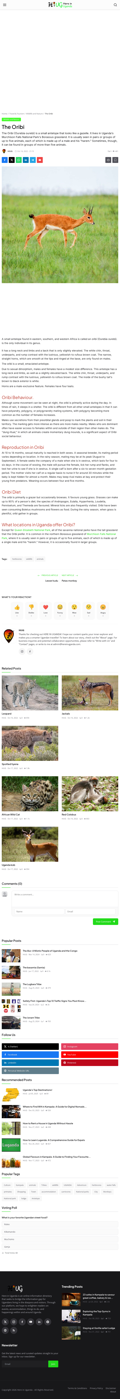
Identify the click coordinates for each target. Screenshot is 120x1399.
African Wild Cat (11, 814)
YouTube (71, 1054)
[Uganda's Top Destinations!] (11, 1094)
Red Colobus (69, 814)
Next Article (68, 575)
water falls (111, 1185)
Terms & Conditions (77, 1388)
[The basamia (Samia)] (11, 972)
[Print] (108, 160)
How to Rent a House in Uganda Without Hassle (48, 1123)
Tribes (44, 1185)
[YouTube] (30, 1321)
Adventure (81, 1185)
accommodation (49, 1191)
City (96, 1191)
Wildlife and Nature (34, 113)
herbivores (17, 559)
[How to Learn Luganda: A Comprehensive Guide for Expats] (11, 1145)
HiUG (21, 630)
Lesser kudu (51, 580)
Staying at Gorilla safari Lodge (99, 1328)
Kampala (20, 1185)
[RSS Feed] (13, 1330)
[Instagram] (22, 651)
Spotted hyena (10, 764)
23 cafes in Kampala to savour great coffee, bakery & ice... (99, 1296)
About (113, 1391)
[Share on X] (12, 160)
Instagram (72, 1046)
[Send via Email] (40, 160)
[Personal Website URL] (5, 1330)
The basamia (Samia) (34, 967)
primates (8, 1191)
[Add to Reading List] (115, 160)
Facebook (12, 1054)
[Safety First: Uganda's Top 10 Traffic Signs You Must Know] (11, 1005)
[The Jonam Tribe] (11, 1022)
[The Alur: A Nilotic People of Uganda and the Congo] (11, 955)
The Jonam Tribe (31, 1017)
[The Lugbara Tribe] (11, 989)
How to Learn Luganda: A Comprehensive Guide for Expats (54, 1140)
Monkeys (107, 1191)
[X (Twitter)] (5, 1321)
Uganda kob (8, 864)
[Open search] (115, 4)
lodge (23, 1198)
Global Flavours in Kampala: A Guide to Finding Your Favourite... (57, 1156)
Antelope (36, 1198)
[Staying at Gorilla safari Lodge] (71, 1333)
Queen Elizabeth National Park (32, 530)
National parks (82, 1191)
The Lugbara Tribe (32, 984)
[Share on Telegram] (33, 160)
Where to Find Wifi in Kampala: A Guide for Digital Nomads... (55, 1106)
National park (10, 1198)
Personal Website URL (18, 1070)
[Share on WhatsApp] (19, 160)
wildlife (29, 559)
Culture (7, 1185)
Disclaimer (111, 1388)
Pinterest (71, 1062)
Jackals (66, 713)
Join (53, 1363)
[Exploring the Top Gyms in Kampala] (71, 1316)
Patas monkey (69, 580)
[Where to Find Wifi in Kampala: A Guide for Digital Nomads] (11, 1111)
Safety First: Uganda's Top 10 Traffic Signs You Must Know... (54, 1000)
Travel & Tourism (16, 113)
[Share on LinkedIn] (26, 160)
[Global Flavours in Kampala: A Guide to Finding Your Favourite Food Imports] (11, 1161)
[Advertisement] (60, 25)
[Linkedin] (39, 1321)
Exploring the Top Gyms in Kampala (96, 1313)
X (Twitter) (13, 1046)
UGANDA (68, 1185)
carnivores (66, 1191)
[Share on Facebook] (5, 160)
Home (4, 113)
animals (40, 559)
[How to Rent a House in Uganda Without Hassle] (11, 1128)
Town (33, 1191)
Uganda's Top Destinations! (37, 1089)
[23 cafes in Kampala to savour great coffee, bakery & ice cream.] (71, 1299)
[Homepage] (60, 4)
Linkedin (12, 1062)
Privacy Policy (96, 1388)
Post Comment (103, 921)
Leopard (6, 713)
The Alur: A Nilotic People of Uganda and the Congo (50, 950)
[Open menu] (4, 4)
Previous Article (49, 575)
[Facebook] (30, 651)
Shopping (21, 1191)
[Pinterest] (47, 1321)
